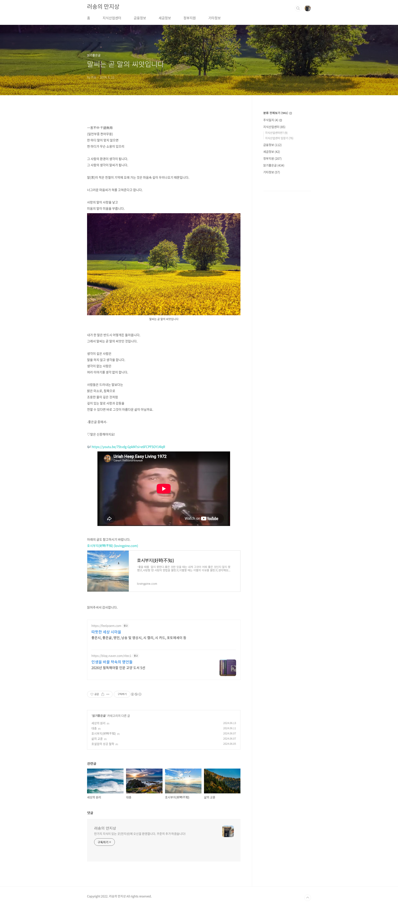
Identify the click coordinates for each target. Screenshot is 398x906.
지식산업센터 (112, 17)
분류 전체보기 (275, 113)
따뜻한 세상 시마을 (106, 631)
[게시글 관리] (107, 694)
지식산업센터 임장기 (279, 138)
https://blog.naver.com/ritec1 (111, 655)
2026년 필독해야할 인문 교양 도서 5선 (118, 667)
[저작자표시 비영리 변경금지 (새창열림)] (136, 694)
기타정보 (214, 17)
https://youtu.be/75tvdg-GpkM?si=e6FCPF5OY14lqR (128, 446)
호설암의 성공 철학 (102, 744)
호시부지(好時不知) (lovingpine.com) (112, 545)
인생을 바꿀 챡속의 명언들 (112, 661)
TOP (307, 897)
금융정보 (140, 17)
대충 (94, 728)
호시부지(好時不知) (103, 733)
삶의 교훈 (97, 738)
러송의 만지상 (103, 6)
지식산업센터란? (276, 133)
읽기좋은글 (99, 715)
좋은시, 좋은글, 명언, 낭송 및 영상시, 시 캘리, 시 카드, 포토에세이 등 (138, 637)
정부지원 (189, 17)
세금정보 (165, 17)
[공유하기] (102, 694)
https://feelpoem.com (106, 625)
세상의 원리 (98, 723)
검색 (298, 8)
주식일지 (270, 120)
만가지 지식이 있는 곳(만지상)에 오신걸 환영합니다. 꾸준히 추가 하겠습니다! (140, 833)
